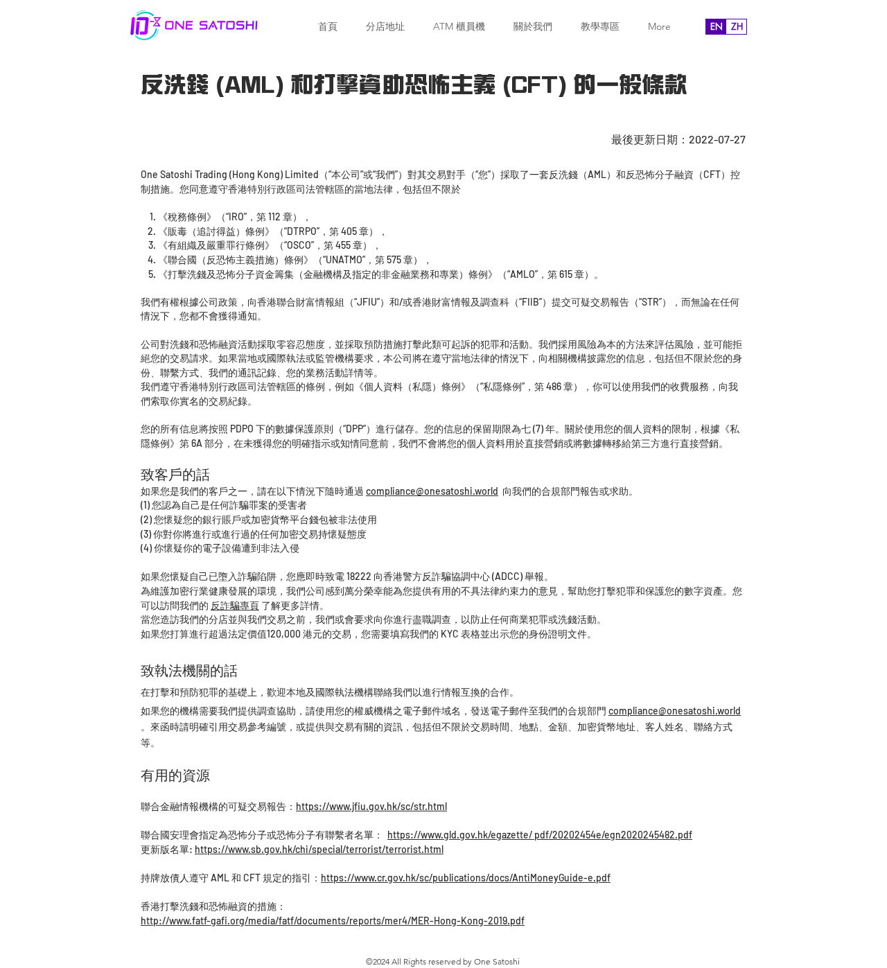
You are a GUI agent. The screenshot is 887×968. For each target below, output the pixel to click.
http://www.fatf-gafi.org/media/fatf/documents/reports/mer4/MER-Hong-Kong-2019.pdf (333, 920)
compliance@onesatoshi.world (674, 710)
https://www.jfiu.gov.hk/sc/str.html (371, 806)
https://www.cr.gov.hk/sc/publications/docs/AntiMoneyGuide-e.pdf (466, 877)
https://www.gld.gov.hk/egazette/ (459, 835)
